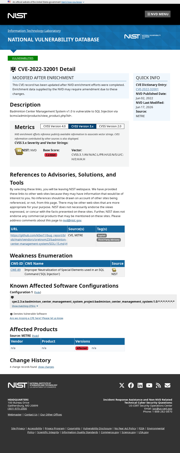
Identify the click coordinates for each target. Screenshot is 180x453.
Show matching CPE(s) (24, 305)
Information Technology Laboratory (34, 31)
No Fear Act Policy (125, 428)
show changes (46, 367)
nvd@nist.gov (72, 220)
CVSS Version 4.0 (54, 126)
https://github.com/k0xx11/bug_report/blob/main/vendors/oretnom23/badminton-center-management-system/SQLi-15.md (38, 239)
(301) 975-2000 (17, 408)
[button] (158, 14)
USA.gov (144, 432)
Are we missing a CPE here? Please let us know (36, 318)
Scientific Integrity (48, 432)
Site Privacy (18, 428)
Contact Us (30, 414)
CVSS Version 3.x (82, 126)
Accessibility (35, 428)
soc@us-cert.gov (162, 408)
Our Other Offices (51, 414)
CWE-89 (16, 270)
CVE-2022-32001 (147, 89)
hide (37, 292)
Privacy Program (55, 428)
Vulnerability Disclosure (97, 428)
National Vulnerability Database (53, 39)
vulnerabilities (22, 58)
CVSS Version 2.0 (110, 126)
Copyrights (73, 428)
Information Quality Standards (80, 432)
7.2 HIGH (51, 154)
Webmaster (15, 414)
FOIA (141, 428)
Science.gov (129, 432)
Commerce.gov (110, 432)
